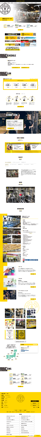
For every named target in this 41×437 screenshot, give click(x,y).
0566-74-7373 (25, 228)
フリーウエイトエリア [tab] (13, 164)
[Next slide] (38, 85)
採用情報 (25, 410)
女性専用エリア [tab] (20, 164)
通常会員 (20, 410)
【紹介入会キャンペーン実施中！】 (33, 26)
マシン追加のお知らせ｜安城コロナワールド (27, 379)
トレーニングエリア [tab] (8, 162)
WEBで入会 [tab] (18, 93)
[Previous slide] (5, 173)
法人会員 (16, 410)
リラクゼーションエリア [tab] (16, 162)
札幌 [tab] (30, 346)
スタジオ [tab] (32, 164)
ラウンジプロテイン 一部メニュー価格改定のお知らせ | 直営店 (10, 26)
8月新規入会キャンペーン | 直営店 (22, 26)
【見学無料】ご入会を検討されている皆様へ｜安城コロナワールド (27, 383)
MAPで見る (30, 233)
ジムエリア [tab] (6, 164)
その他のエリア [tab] (23, 162)
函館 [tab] (28, 346)
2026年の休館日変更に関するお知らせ (16, 383)
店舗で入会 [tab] (23, 93)
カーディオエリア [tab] (26, 164)
